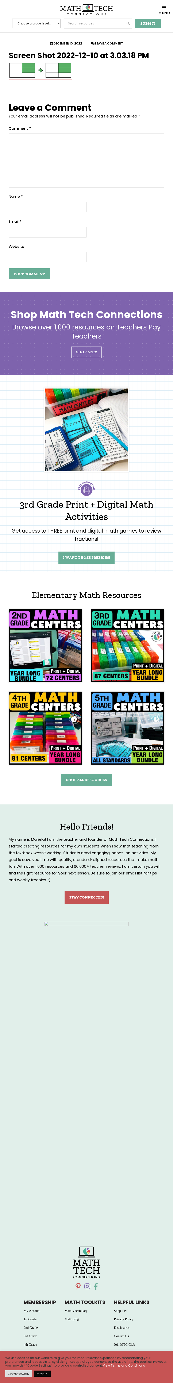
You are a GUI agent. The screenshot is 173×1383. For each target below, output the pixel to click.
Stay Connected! (86, 897)
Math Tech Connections (86, 9)
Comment (20, 128)
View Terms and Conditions (124, 1365)
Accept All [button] (42, 1373)
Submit (147, 23)
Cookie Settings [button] (18, 1374)
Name (16, 196)
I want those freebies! (86, 557)
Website (16, 246)
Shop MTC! (86, 352)
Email (15, 221)
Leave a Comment (109, 43)
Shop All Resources (86, 779)
